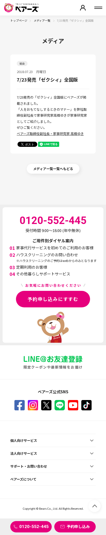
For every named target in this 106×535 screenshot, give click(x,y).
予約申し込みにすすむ (53, 299)
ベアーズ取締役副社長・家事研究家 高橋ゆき (50, 133)
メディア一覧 (42, 20)
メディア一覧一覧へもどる (53, 168)
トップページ (18, 20)
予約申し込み (78, 526)
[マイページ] (83, 7)
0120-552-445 (34, 526)
